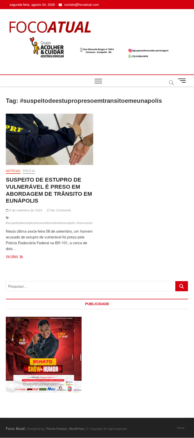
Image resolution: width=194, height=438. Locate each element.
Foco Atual (15, 428)
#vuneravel (85, 223)
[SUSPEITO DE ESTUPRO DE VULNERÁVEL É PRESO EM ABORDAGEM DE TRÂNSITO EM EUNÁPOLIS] (49, 139)
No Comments (60, 210)
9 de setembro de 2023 (25, 210)
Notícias (13, 171)
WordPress (76, 428)
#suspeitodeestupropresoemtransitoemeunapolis (41, 223)
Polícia (29, 171)
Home (180, 428)
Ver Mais (22, 256)
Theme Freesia (56, 428)
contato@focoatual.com (81, 4)
